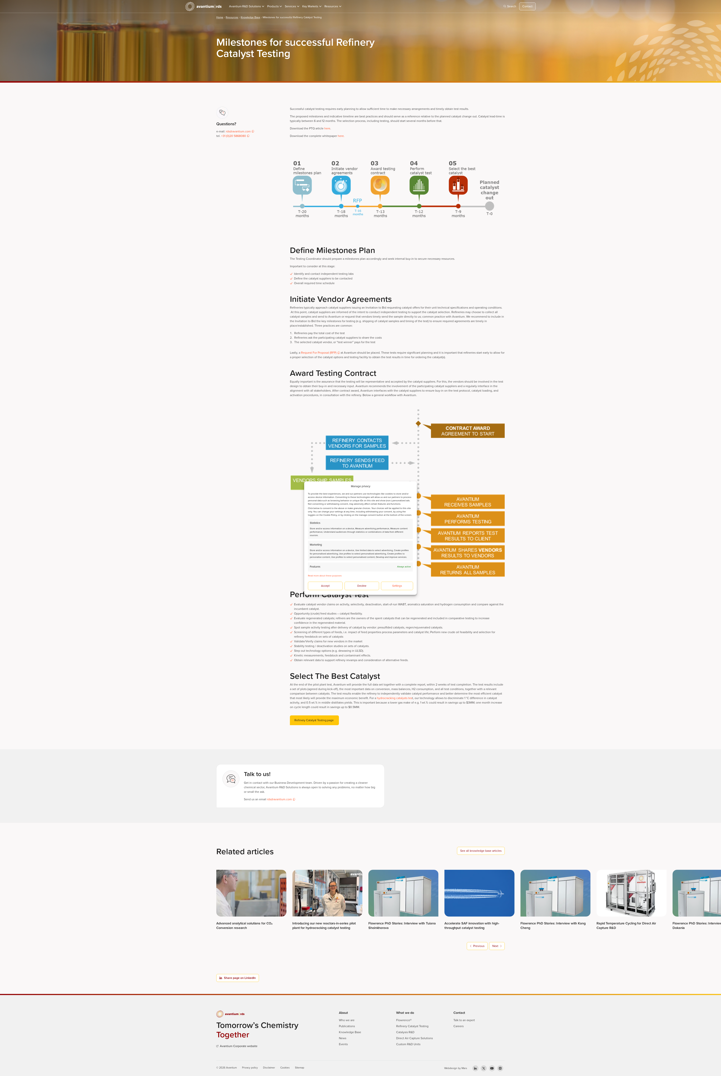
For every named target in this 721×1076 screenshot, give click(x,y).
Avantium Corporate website (238, 1046)
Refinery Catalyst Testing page (314, 720)
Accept (325, 586)
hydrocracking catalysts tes (394, 698)
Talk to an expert (464, 1020)
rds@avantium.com (238, 131)
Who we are (346, 1020)
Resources (232, 17)
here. (341, 136)
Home (219, 17)
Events (343, 1044)
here (327, 128)
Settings (397, 586)
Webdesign (450, 1068)
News (342, 1038)
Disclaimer (269, 1068)
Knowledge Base (250, 17)
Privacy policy (250, 1068)
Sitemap (299, 1068)
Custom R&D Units (408, 1044)
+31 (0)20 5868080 (233, 136)
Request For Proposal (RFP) (318, 352)
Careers (458, 1026)
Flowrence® (404, 1020)
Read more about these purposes (325, 575)
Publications (347, 1026)
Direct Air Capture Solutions (414, 1038)
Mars (464, 1068)
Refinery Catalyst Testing (412, 1026)
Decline (361, 586)
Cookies (285, 1068)
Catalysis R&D (405, 1032)
